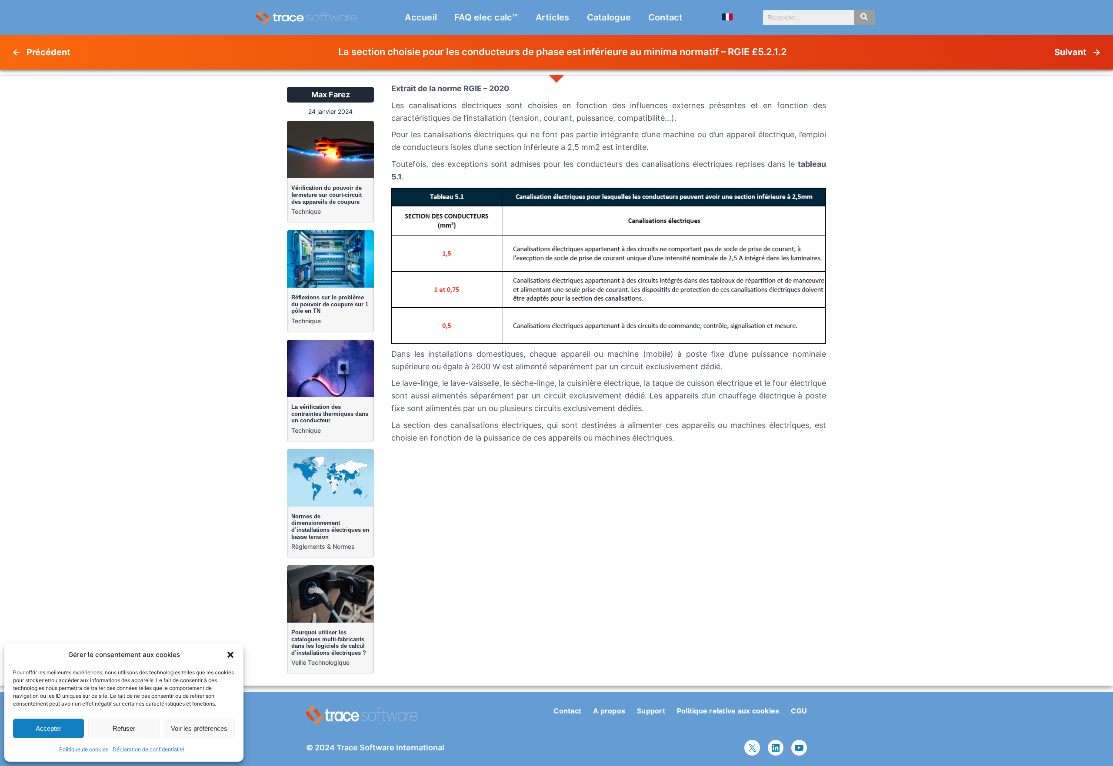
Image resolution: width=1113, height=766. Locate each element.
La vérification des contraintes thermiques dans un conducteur (329, 414)
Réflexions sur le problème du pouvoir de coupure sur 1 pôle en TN (329, 304)
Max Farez (330, 94)
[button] (230, 654)
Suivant (1070, 52)
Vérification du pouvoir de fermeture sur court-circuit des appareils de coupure (326, 195)
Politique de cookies (83, 749)
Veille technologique (320, 662)
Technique (306, 211)
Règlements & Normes (323, 546)
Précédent (48, 52)
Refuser (124, 728)
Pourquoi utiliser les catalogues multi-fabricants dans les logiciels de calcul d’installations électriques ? (328, 642)
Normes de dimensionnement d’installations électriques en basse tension (330, 526)
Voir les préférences (199, 728)
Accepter (48, 728)
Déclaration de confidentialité (148, 749)
